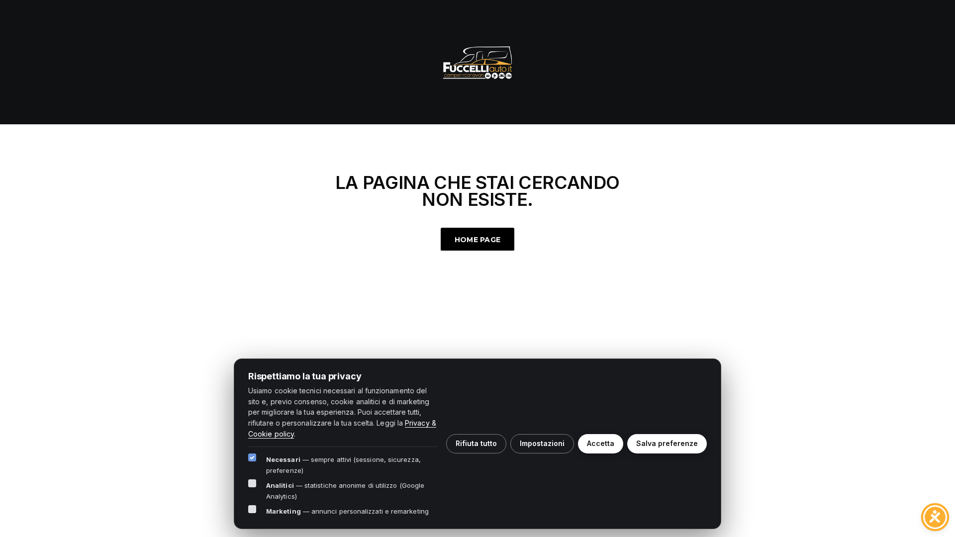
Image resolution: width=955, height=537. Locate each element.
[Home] (477, 61)
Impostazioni (542, 443)
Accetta (600, 443)
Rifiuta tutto (476, 443)
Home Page (478, 239)
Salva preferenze (667, 443)
